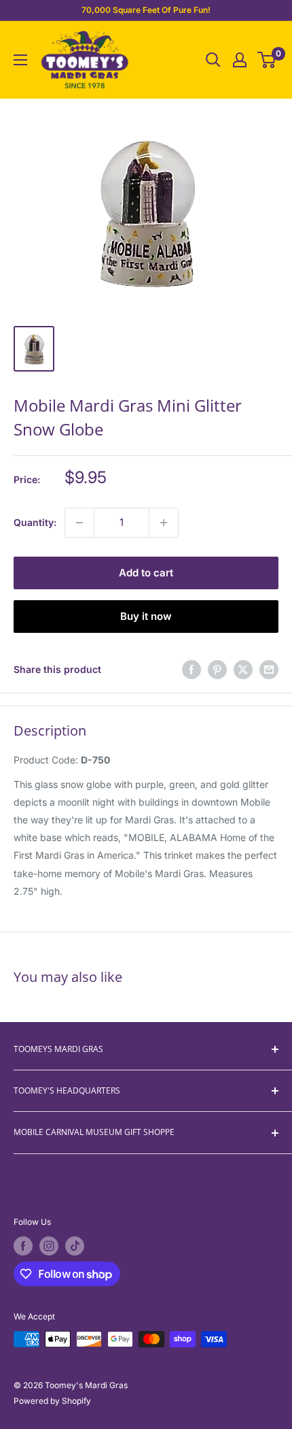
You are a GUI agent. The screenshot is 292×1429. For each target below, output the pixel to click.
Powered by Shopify (52, 1401)
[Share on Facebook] (191, 669)
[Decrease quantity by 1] (79, 522)
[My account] (240, 59)
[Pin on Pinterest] (217, 669)
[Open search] (213, 59)
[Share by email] (268, 669)
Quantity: (35, 522)
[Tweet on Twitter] (243, 669)
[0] (267, 60)
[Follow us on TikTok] (74, 1245)
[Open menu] (20, 59)
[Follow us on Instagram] (48, 1245)
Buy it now (146, 616)
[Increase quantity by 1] (163, 522)
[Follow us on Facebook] (23, 1245)
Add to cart (146, 572)
